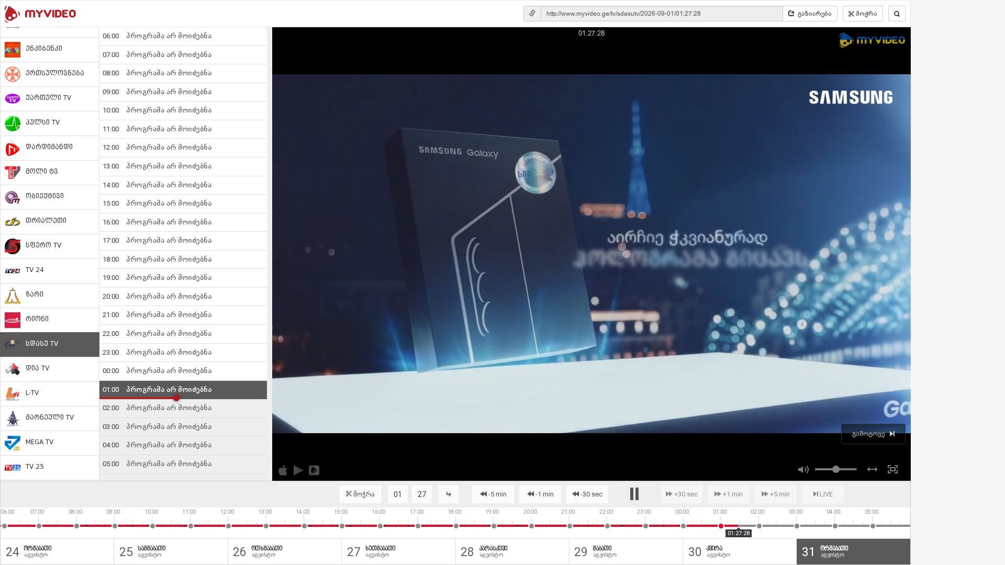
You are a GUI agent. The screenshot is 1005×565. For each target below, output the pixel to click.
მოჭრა (866, 13)
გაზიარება (815, 13)
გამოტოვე (868, 434)
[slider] (836, 469)
